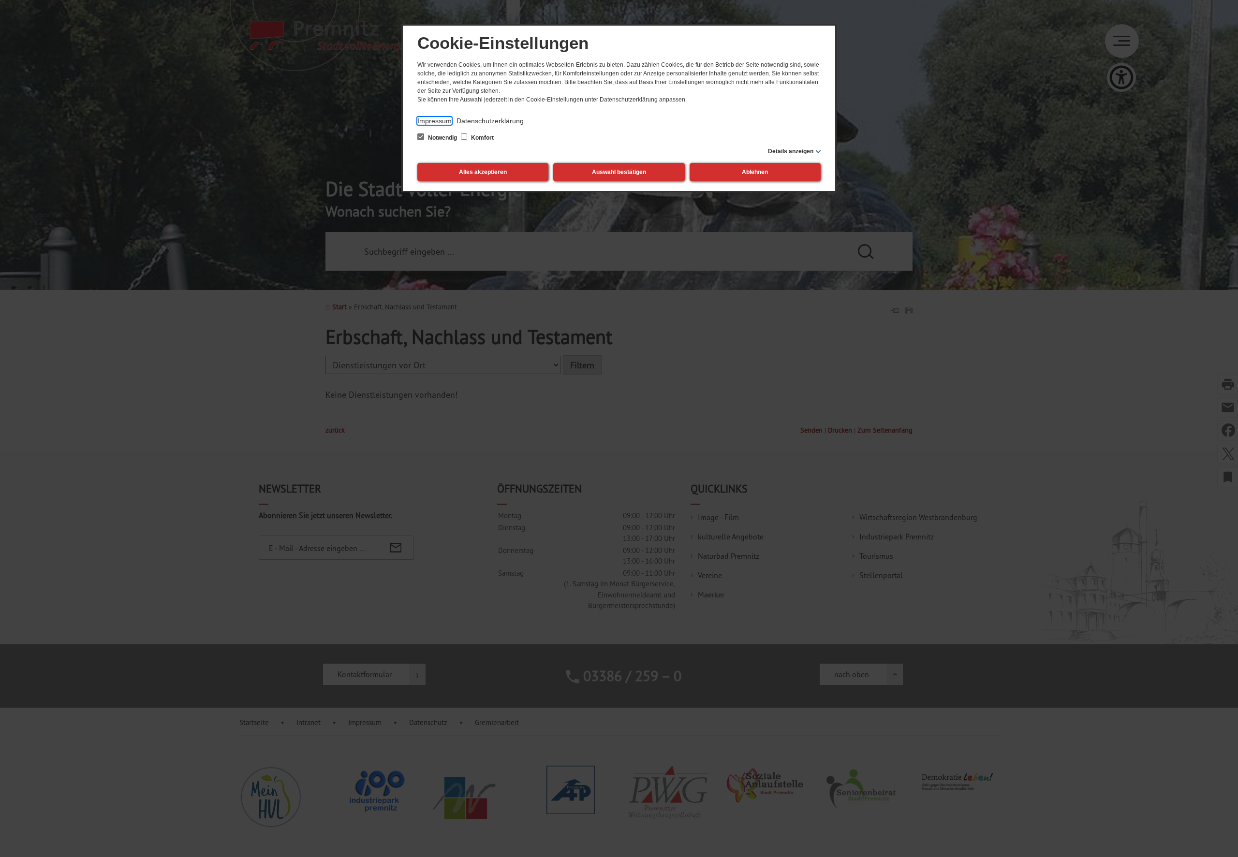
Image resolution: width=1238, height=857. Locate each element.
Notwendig (442, 137)
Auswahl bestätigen (619, 172)
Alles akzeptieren (483, 172)
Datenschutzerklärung (490, 121)
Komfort (482, 137)
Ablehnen (755, 172)
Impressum (434, 121)
